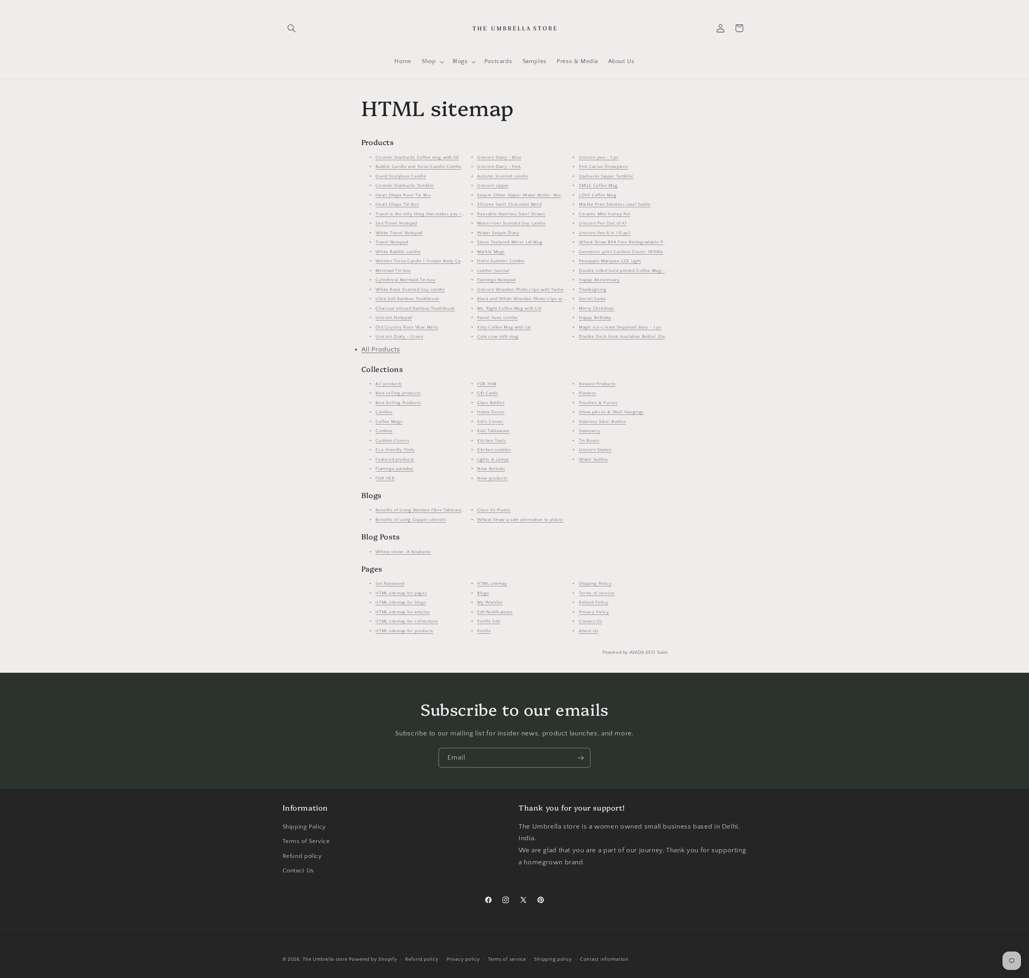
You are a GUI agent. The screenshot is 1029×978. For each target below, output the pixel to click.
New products (492, 478)
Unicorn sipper (493, 185)
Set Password (389, 583)
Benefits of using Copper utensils (410, 519)
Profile (484, 631)
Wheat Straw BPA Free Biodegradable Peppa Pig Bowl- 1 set (642, 242)
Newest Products (597, 384)
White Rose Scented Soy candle (410, 289)
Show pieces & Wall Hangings (611, 412)
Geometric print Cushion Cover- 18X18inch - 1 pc (630, 251)
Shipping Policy (595, 583)
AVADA (636, 652)
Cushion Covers (392, 440)
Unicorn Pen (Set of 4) (602, 223)
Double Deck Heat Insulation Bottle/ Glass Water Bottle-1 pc (643, 336)
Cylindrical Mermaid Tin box (405, 280)
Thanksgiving (593, 289)
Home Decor (490, 412)
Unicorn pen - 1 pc (599, 157)
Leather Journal (493, 270)
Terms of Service (306, 841)
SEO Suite (656, 652)
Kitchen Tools (491, 440)
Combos (384, 431)
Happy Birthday (595, 317)
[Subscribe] (581, 758)
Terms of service (597, 593)
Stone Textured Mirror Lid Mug (509, 242)
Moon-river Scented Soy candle (511, 223)
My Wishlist (489, 602)
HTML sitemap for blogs (400, 602)
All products (388, 384)
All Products (380, 349)
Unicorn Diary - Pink (499, 166)
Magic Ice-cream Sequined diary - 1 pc (620, 327)
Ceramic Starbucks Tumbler (404, 185)
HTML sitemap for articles (402, 612)
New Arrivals (491, 468)
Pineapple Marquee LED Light (610, 261)
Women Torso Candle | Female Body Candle (422, 261)
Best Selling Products (398, 402)
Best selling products (397, 393)
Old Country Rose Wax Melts (406, 327)
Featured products (394, 459)
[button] (292, 28)
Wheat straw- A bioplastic (403, 551)
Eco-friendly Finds (394, 449)
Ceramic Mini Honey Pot (604, 214)
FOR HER (385, 478)
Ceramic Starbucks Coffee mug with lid (416, 157)
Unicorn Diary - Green (399, 336)
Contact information (604, 959)
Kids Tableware (493, 431)
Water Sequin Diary (498, 233)
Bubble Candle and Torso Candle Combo (418, 166)
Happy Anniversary (599, 280)
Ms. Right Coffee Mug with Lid (509, 308)
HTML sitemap (492, 583)
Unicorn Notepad (393, 317)
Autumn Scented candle (502, 176)
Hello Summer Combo (500, 261)
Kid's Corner (490, 421)
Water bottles (593, 459)
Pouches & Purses (598, 402)
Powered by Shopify (373, 959)
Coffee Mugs (388, 421)
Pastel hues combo (497, 317)
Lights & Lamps (493, 459)
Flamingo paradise (394, 468)
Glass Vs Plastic (493, 510)
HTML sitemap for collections (406, 621)
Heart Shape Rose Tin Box (403, 195)
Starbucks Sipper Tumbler (606, 176)
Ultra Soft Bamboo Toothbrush (407, 298)
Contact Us (590, 621)
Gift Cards (487, 393)
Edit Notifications (494, 612)
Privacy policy (463, 959)
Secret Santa (592, 298)
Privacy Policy (594, 612)
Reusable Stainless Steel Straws (511, 214)
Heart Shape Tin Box (397, 204)
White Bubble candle (397, 251)
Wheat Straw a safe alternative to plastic (520, 519)
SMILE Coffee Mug (598, 185)
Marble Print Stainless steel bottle (615, 204)
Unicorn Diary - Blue (499, 157)
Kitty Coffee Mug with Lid (504, 327)
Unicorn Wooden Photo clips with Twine (520, 289)
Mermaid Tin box (393, 270)
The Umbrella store (325, 959)
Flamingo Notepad (496, 280)
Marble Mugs (491, 251)
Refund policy (302, 856)
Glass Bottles (490, 402)
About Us (589, 631)
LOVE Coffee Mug (597, 195)
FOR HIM (486, 384)
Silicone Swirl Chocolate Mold (509, 204)
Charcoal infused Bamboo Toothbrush (415, 308)
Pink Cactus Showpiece (603, 166)
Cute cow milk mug (498, 336)
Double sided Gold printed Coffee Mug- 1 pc (626, 270)
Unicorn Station (595, 449)
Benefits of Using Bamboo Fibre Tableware (420, 510)
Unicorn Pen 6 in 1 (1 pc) (604, 233)
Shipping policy (553, 959)
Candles (383, 412)
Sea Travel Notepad (396, 223)
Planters (587, 393)
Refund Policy (594, 602)
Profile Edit (488, 621)
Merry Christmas (596, 308)
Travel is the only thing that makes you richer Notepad (433, 214)
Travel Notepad (391, 242)
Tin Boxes (589, 440)
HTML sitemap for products (404, 631)
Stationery (589, 431)
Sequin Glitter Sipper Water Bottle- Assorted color (531, 195)
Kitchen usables (494, 449)
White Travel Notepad (398, 233)
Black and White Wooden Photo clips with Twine (529, 298)
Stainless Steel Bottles (602, 421)
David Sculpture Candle (400, 176)
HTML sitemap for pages (401, 593)
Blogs (483, 593)
